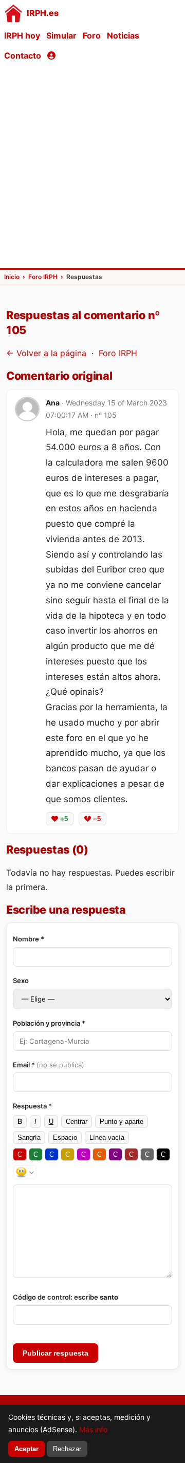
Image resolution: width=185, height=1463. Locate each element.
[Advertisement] (92, 166)
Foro (92, 35)
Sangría (29, 1137)
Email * (48, 1065)
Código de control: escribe (65, 1297)
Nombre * (28, 939)
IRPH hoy (22, 35)
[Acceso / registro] (51, 56)
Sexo (21, 980)
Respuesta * (32, 1106)
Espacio (65, 1137)
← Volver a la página (46, 353)
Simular (61, 35)
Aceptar (26, 1449)
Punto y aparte (121, 1121)
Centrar (76, 1121)
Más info (93, 1429)
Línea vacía (106, 1137)
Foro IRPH (118, 353)
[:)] (24, 1172)
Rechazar (67, 1449)
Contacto (22, 55)
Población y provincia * (49, 1023)
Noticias (123, 35)
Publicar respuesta (55, 1353)
